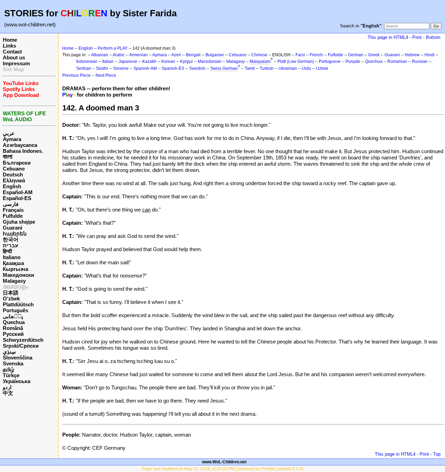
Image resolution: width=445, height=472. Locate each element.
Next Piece (106, 75)
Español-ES (17, 198)
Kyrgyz (186, 61)
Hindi (429, 54)
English (12, 186)
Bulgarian (214, 54)
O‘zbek (11, 298)
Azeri (176, 54)
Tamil (250, 68)
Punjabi (353, 61)
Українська (16, 381)
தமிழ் (8, 369)
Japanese (128, 61)
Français (13, 210)
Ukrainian (287, 68)
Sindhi (102, 68)
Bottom (433, 37)
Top (436, 454)
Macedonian (209, 61)
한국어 (10, 239)
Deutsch (13, 174)
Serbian (83, 68)
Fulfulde (13, 216)
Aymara (12, 139)
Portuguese (330, 61)
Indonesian (86, 61)
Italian (108, 61)
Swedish (197, 68)
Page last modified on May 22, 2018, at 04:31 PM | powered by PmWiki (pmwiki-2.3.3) (222, 468)
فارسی (10, 204)
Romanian (397, 61)
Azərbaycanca (20, 145)
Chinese (259, 54)
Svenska (13, 363)
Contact (12, 52)
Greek (374, 54)
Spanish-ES (173, 68)
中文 (8, 393)
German (355, 54)
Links (9, 46)
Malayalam (260, 61)
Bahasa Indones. (23, 151)
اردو (7, 387)
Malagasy (14, 281)
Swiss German (224, 68)
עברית (10, 245)
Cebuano (14, 169)
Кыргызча (15, 269)
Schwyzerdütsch (23, 340)
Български (17, 163)
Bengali (193, 54)
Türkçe (11, 375)
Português (15, 310)
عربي (9, 133)
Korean (168, 61)
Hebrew (412, 54)
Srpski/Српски (21, 346)
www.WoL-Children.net (224, 461)
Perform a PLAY (113, 48)
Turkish (267, 68)
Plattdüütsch (18, 304)
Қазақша (13, 263)
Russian (420, 61)
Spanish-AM (145, 68)
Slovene (121, 68)
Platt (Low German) (295, 61)
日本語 (10, 293)
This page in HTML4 (387, 37)
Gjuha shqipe (19, 222)
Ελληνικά (14, 180)
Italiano (12, 257)
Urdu (306, 68)
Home (10, 40)
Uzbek (322, 68)
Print (417, 37)
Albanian (99, 54)
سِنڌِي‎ (9, 352)
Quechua (14, 322)
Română (13, 328)
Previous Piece (76, 75)
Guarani (12, 228)
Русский (13, 334)
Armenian (138, 54)
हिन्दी (7, 251)
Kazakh (149, 61)
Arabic (119, 54)
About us (14, 57)
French (316, 54)
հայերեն (15, 234)
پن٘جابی (13, 316)
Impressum (16, 63)
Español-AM (18, 192)
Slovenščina (17, 358)
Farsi (300, 54)
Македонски (18, 275)
